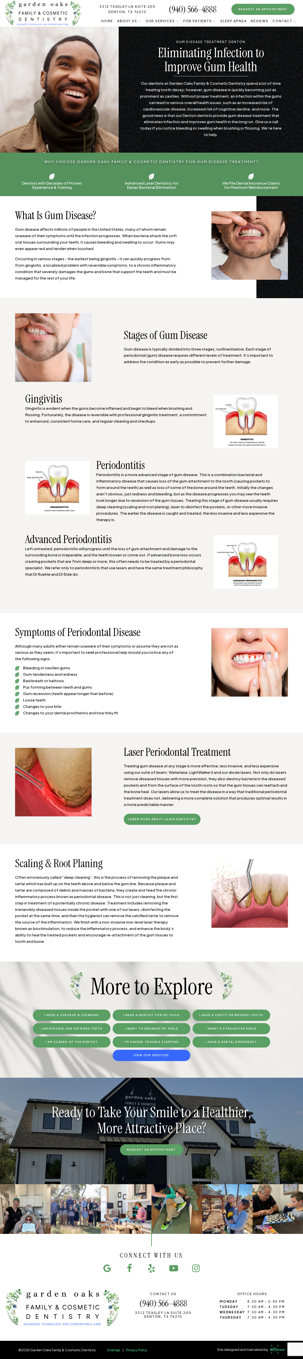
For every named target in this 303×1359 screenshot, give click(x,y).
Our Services (160, 21)
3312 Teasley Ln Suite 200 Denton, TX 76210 (127, 9)
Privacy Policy (136, 1350)
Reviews (260, 21)
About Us (127, 21)
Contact (283, 21)
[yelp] (151, 1267)
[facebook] (129, 1267)
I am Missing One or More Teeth (71, 1028)
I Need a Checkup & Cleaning (71, 1015)
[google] (107, 1267)
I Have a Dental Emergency (231, 1042)
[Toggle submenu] (139, 21)
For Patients (197, 21)
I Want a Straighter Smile (231, 1028)
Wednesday (232, 1312)
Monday (229, 1301)
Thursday (231, 1317)
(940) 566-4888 (192, 9)
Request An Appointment (151, 1149)
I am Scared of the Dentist (71, 1042)
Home (107, 21)
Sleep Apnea (233, 21)
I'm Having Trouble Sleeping (151, 1042)
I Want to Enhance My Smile (151, 1028)
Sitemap (113, 1350)
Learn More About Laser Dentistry (162, 819)
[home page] (43, 13)
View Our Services (151, 1055)
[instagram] (196, 1267)
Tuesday (229, 1307)
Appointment (263, 9)
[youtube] (173, 1267)
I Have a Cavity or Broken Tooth (231, 1015)
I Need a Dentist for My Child (151, 1015)
